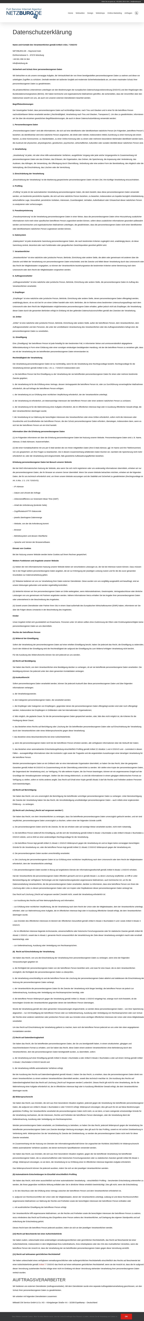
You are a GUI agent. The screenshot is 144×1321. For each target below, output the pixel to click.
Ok (126, 1316)
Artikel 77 (43, 1264)
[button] (136, 12)
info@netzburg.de (136, 1)
